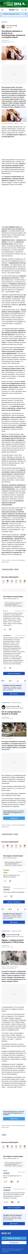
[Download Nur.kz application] (14, 4)
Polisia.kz (7, 749)
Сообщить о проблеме (14, 1238)
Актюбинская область (7, 569)
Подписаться (14, 818)
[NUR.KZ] (14, 10)
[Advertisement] (14, 74)
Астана (4, 1134)
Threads (16, 1007)
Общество (4, 22)
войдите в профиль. (17, 605)
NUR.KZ (23, 107)
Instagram (15, 693)
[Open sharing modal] (18, 681)
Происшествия (6, 702)
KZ (22, 10)
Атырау (16, 834)
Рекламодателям (14, 1242)
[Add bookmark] (25, 681)
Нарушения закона (16, 702)
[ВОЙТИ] (25, 9)
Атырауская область (7, 834)
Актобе (16, 569)
